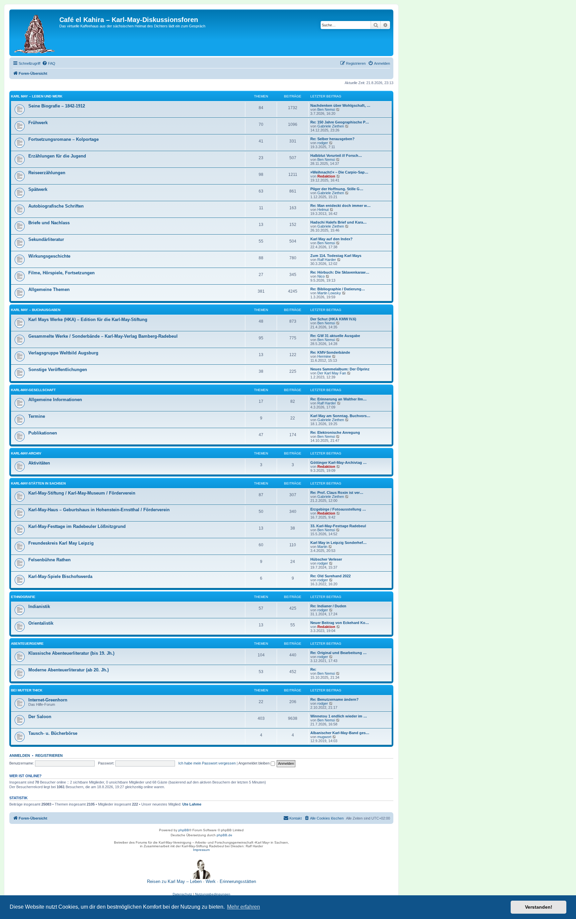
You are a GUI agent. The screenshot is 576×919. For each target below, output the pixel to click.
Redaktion (326, 176)
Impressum (201, 850)
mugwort (324, 737)
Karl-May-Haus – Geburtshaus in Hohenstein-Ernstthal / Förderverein (99, 509)
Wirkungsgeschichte (49, 256)
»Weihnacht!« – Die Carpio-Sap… (339, 172)
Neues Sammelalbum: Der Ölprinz (340, 369)
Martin (322, 547)
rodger (322, 143)
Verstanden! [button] (538, 907)
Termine (36, 416)
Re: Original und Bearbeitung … (338, 653)
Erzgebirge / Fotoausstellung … (338, 509)
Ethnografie (23, 597)
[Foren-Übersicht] (35, 32)
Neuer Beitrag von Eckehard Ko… (339, 623)
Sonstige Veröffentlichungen (57, 369)
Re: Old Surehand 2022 (330, 576)
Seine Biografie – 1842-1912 (56, 105)
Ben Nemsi (326, 109)
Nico (321, 276)
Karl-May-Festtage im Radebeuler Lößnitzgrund (77, 526)
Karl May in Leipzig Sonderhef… (338, 543)
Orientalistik (40, 623)
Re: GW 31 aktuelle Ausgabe (335, 336)
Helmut (323, 210)
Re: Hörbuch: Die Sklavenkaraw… (339, 272)
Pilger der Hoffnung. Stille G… (336, 189)
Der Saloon (39, 716)
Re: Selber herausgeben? (332, 139)
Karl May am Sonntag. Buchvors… (340, 416)
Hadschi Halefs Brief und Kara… (338, 222)
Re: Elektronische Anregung (335, 432)
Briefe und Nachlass (49, 222)
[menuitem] (48, 63)
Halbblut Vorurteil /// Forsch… (336, 156)
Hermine (324, 356)
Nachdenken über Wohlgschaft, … (340, 105)
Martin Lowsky (329, 293)
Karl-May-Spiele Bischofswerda (60, 576)
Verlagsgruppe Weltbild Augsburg (63, 352)
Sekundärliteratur (46, 239)
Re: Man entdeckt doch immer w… (340, 206)
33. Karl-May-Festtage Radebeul (338, 526)
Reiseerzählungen (46, 172)
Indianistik (39, 606)
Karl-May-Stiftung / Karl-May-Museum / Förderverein (81, 493)
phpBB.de (224, 835)
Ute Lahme (191, 804)
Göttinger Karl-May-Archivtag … (338, 463)
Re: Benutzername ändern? (334, 699)
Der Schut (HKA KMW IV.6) (333, 319)
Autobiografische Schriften (56, 206)
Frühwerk (38, 122)
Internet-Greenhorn (47, 699)
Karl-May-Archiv (26, 453)
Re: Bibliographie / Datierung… (337, 289)
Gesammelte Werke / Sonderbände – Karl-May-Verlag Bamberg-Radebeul (103, 336)
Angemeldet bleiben (254, 763)
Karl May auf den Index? (331, 239)
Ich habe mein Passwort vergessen (207, 763)
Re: (313, 669)
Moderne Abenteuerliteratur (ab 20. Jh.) (68, 669)
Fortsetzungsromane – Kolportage (63, 139)
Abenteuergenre (27, 643)
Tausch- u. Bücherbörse (52, 733)
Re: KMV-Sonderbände (330, 352)
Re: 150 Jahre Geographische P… (339, 122)
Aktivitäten (39, 463)
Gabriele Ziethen (330, 126)
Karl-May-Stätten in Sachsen (38, 483)
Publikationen (42, 432)
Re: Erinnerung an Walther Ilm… (338, 399)
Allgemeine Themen (49, 289)
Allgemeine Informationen (55, 399)
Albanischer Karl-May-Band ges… (339, 733)
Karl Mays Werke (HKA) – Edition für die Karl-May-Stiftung (87, 319)
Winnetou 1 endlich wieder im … (338, 716)
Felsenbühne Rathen (49, 559)
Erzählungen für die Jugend (57, 156)
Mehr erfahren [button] (243, 907)
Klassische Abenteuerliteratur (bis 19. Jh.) (71, 653)
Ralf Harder (326, 260)
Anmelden (19, 755)
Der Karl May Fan (331, 373)
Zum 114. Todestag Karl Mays (335, 256)
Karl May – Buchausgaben (35, 310)
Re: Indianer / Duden (328, 606)
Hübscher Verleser (326, 559)
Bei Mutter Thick (26, 690)
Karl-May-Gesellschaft (33, 390)
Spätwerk (37, 189)
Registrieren (49, 755)
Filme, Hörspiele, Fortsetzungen (61, 272)
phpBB (183, 830)
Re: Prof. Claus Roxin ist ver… (336, 493)
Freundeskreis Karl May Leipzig (61, 543)
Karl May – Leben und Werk (36, 96)
